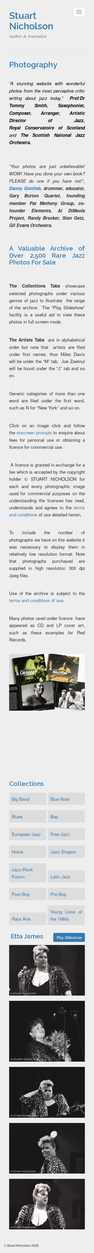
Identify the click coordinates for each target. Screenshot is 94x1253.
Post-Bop (21, 894)
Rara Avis (21, 918)
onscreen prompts (34, 432)
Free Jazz (60, 834)
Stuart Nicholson (31, 20)
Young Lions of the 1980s (66, 915)
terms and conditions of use (36, 600)
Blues (17, 816)
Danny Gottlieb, (25, 188)
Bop (54, 816)
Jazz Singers (63, 851)
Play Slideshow (69, 937)
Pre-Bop (58, 894)
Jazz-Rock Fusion (22, 873)
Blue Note (59, 799)
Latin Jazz (60, 876)
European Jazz (26, 834)
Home (17, 851)
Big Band (20, 799)
